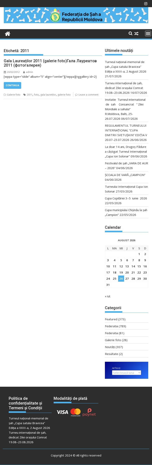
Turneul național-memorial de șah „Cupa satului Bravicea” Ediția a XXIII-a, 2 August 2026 (125, 66)
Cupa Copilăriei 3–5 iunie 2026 (126, 198)
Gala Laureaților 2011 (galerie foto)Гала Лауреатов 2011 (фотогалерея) (50, 63)
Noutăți (110, 347)
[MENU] (148, 33)
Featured (111, 319)
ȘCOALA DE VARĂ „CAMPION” (126, 175)
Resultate (111, 354)
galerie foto (64, 94)
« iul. (108, 296)
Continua (12, 85)
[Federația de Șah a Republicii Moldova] (76, 22)
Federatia (111, 326)
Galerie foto (13, 94)
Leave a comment (88, 94)
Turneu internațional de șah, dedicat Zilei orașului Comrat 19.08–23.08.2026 (124, 88)
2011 (29, 94)
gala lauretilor (48, 94)
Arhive (116, 368)
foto (36, 94)
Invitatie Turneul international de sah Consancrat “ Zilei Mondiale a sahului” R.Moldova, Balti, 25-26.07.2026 (125, 109)
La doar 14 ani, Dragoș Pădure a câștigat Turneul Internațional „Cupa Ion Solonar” (126, 151)
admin (29, 72)
